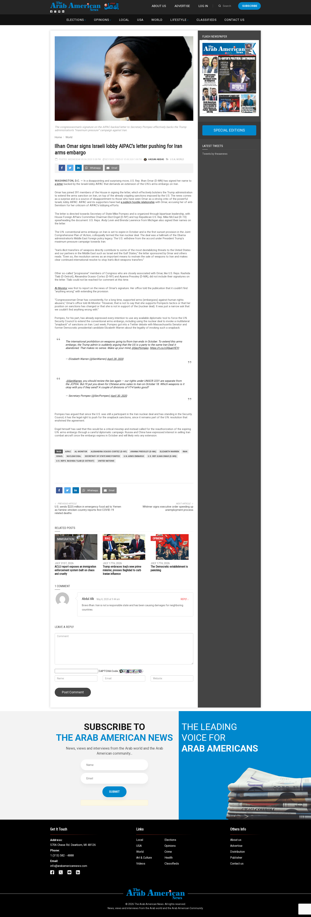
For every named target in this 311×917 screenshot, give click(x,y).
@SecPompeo (140, 348)
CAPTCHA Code (108, 671)
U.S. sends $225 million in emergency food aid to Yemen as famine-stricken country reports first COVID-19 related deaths (88, 510)
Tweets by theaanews (214, 153)
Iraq (107, 538)
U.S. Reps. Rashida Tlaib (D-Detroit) (75, 461)
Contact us (234, 20)
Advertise (182, 6)
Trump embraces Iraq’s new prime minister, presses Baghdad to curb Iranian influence (122, 570)
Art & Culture (144, 857)
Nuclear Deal (74, 456)
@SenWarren (74, 381)
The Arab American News (149, 904)
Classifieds (207, 20)
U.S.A (172, 159)
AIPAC (68, 451)
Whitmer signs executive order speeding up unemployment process (168, 508)
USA (140, 20)
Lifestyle (178, 20)
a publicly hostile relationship (138, 202)
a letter (59, 184)
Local (124, 20)
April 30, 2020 (119, 395)
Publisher (236, 857)
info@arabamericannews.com (68, 866)
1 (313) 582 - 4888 (62, 855)
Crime (168, 851)
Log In (203, 6)
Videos (140, 863)
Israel (59, 456)
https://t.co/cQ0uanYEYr (164, 348)
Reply (185, 599)
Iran (185, 451)
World (157, 20)
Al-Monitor (61, 288)
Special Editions (229, 130)
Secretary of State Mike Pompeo (102, 456)
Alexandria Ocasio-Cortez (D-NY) (109, 451)
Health (168, 857)
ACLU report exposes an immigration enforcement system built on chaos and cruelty (75, 570)
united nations (106, 461)
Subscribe (249, 6)
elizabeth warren (169, 451)
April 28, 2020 (115, 359)
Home (58, 137)
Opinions (101, 20)
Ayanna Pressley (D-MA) (143, 451)
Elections (75, 20)
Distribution (237, 851)
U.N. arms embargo (134, 456)
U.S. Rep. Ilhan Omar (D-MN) (162, 456)
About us (159, 6)
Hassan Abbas (156, 159)
